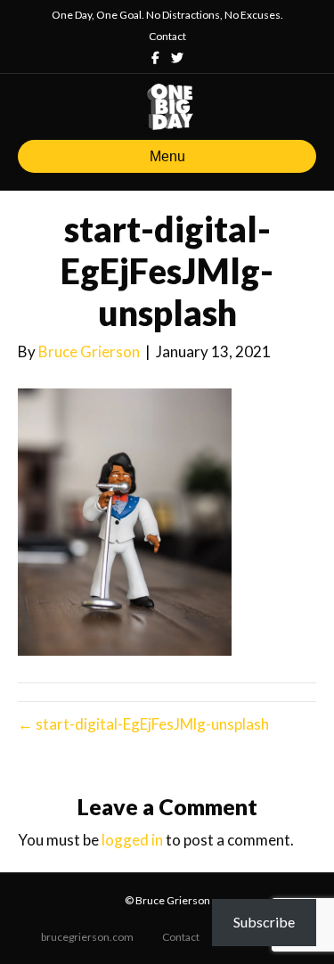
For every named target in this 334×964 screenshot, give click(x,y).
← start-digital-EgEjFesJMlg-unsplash (143, 724)
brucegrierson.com (87, 937)
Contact (167, 36)
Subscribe (264, 921)
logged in (132, 839)
